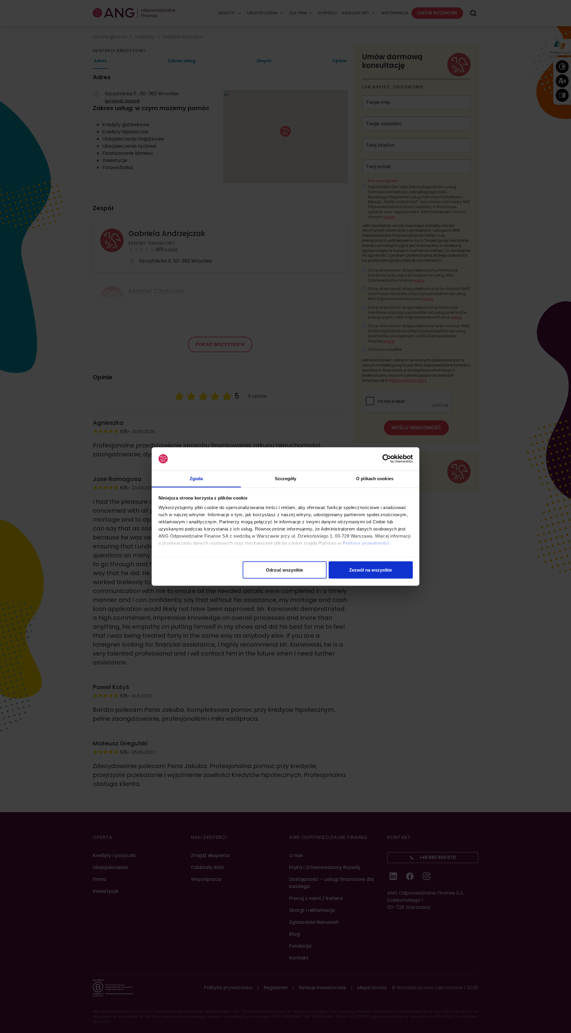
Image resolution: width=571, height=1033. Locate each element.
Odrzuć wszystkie (284, 569)
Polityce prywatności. (366, 542)
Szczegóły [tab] (286, 478)
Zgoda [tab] (196, 478)
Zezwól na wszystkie (370, 569)
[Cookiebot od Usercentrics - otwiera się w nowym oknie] (387, 458)
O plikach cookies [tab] (374, 478)
